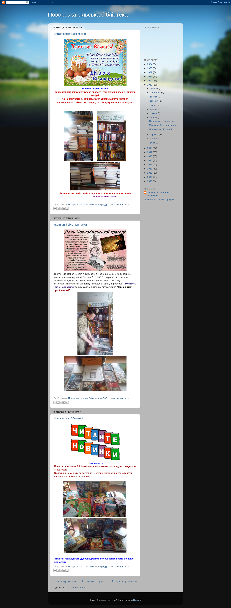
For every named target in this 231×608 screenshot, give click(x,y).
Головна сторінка (94, 581)
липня (153, 105)
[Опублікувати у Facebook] (64, 208)
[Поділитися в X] (61, 208)
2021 (150, 76)
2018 (150, 148)
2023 (150, 68)
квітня (153, 117)
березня (154, 134)
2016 (150, 156)
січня (153, 143)
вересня (154, 101)
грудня (153, 88)
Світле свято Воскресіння (70, 33)
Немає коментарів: (119, 204)
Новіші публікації (65, 581)
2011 (150, 177)
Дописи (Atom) (78, 587)
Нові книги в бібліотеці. (69, 418)
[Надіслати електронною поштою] (55, 208)
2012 (150, 173)
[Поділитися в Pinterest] (67, 208)
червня (154, 109)
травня (153, 113)
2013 (150, 169)
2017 (150, 152)
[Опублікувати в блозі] (58, 208)
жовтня (154, 97)
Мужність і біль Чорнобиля (71, 224)
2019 (150, 85)
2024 (150, 64)
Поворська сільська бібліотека (88, 14)
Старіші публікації (124, 581)
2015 (150, 160)
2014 (150, 164)
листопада (155, 92)
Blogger (137, 600)
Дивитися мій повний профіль (159, 199)
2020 (150, 81)
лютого (154, 139)
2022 (150, 72)
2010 (150, 181)
